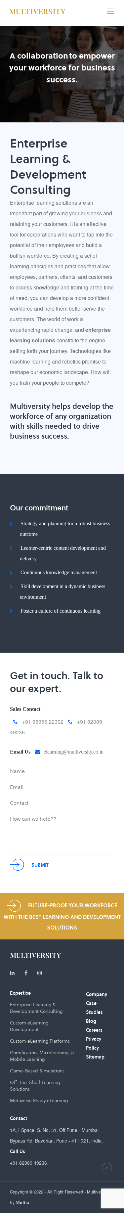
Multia (22, 1202)
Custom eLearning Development (29, 1026)
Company (96, 994)
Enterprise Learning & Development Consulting (36, 1008)
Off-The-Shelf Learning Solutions (35, 1085)
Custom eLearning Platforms (40, 1041)
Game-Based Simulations (37, 1070)
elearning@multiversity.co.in (73, 752)
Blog (91, 1021)
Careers (94, 1030)
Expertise (20, 993)
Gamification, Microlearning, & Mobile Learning (42, 1055)
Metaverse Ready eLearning (39, 1100)
